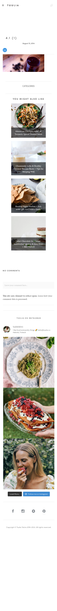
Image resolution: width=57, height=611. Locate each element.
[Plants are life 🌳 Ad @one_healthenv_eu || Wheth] (29, 463)
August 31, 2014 (29, 43)
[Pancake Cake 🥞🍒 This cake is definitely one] (29, 413)
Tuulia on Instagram (29, 318)
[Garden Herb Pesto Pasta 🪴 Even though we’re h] (29, 362)
